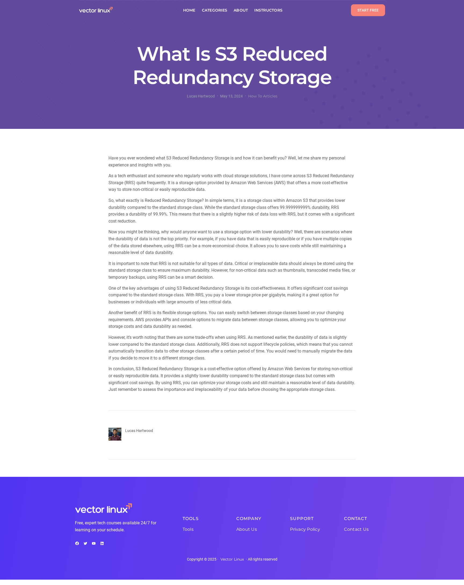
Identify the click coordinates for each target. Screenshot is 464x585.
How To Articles (262, 96)
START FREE (368, 10)
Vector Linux (232, 559)
